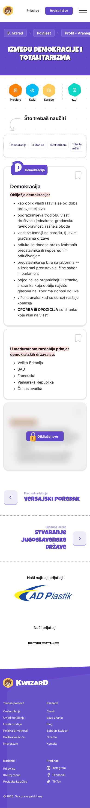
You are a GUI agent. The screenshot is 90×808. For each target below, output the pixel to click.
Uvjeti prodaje (12, 724)
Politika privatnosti (15, 730)
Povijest (44, 33)
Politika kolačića (14, 737)
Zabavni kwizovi (57, 730)
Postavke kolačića (15, 781)
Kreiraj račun (11, 775)
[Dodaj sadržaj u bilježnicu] (78, 176)
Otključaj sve (47, 436)
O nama (52, 737)
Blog (50, 724)
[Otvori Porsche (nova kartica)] (43, 643)
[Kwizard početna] (8, 10)
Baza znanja (55, 717)
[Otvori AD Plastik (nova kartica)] (43, 593)
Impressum (10, 743)
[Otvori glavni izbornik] (83, 11)
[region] (45, 146)
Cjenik (51, 711)
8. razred (15, 33)
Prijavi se (9, 768)
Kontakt (52, 743)
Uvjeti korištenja (13, 717)
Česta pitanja (12, 711)
